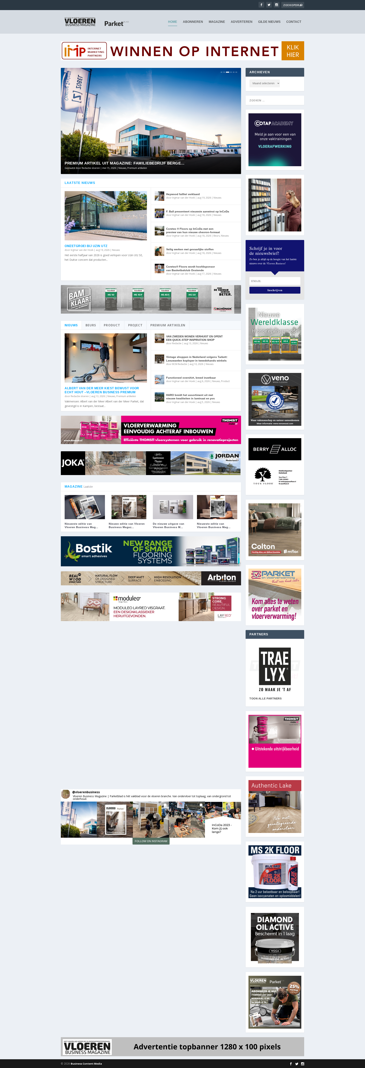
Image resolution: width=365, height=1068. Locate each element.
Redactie (177, 343)
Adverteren (241, 21)
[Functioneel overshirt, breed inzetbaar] (159, 379)
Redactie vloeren (80, 396)
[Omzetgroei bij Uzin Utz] (106, 216)
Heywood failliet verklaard (183, 194)
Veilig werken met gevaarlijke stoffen (190, 249)
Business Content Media (86, 1063)
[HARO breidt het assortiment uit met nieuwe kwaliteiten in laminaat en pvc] (159, 397)
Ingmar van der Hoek (82, 250)
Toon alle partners (265, 698)
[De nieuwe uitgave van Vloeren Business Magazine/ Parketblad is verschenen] (173, 507)
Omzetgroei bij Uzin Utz (86, 246)
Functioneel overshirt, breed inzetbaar (191, 377)
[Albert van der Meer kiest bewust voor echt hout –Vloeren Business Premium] (106, 358)
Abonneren (193, 21)
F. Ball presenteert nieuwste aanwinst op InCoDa (197, 211)
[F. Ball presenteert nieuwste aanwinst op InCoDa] (159, 213)
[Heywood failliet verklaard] (159, 196)
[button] (79, 820)
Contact (293, 21)
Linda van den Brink (92, 168)
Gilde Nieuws (269, 21)
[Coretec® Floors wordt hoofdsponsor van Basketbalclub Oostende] (159, 268)
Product (225, 381)
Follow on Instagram (151, 841)
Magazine (217, 21)
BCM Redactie (179, 364)
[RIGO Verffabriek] (274, 669)
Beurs (216, 235)
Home (172, 21)
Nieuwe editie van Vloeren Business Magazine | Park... (125, 163)
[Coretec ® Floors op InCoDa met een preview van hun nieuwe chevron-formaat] (159, 230)
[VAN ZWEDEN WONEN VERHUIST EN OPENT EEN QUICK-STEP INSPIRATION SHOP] (159, 338)
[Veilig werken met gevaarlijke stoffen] (159, 251)
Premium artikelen (126, 396)
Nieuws (137, 168)
